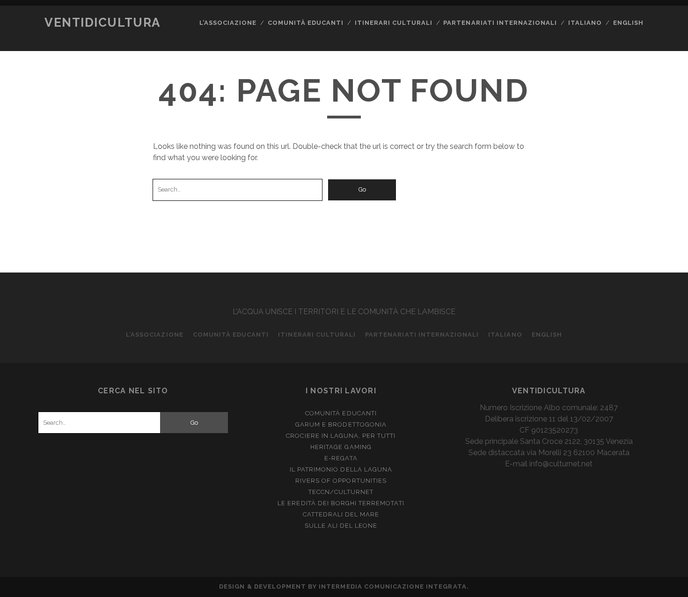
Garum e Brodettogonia (341, 424)
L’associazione (228, 22)
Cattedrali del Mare (341, 514)
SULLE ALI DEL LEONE (341, 525)
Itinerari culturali (393, 22)
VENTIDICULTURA (102, 22)
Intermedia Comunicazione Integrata (392, 586)
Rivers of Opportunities (341, 480)
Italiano (585, 22)
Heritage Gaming (341, 446)
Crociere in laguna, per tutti (340, 435)
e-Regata (340, 458)
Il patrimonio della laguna (341, 469)
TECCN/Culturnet (341, 491)
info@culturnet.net (561, 463)
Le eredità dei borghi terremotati (341, 503)
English (628, 22)
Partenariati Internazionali (500, 22)
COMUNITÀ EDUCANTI (306, 22)
